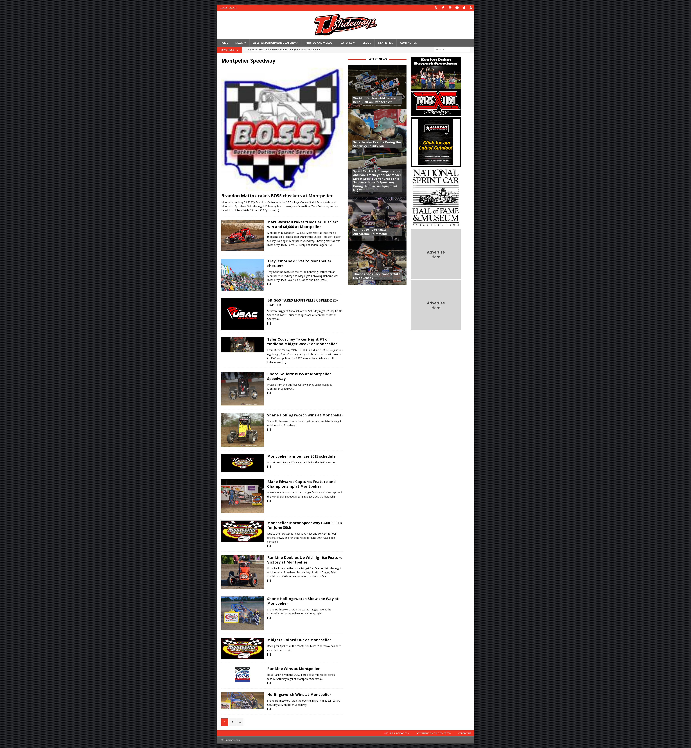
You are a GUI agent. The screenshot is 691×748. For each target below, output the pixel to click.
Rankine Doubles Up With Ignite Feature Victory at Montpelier (304, 560)
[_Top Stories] (242, 235)
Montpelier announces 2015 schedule (301, 456)
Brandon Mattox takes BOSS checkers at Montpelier (277, 196)
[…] (277, 210)
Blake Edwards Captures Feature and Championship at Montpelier (301, 484)
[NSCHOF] (436, 225)
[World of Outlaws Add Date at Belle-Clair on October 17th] (377, 87)
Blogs (367, 42)
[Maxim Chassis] (436, 113)
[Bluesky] (471, 7)
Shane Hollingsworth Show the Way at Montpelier (303, 601)
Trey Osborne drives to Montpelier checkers (299, 263)
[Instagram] (450, 7)
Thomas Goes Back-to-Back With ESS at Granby (376, 276)
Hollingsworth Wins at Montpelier (299, 694)
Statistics (385, 42)
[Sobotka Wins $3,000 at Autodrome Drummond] (377, 219)
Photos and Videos (319, 42)
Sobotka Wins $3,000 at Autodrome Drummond (370, 232)
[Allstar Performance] (436, 164)
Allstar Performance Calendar (275, 42)
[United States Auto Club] (242, 674)
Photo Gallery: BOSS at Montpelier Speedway (299, 376)
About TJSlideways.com (396, 733)
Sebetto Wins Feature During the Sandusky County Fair (377, 144)
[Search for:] (452, 49)
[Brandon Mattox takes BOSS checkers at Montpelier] (282, 129)
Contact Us (408, 42)
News (239, 42)
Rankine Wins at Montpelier (293, 668)
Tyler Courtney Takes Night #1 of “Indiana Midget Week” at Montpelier (302, 341)
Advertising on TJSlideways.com (434, 733)
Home (224, 42)
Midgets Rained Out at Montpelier (299, 639)
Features (346, 42)
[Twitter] (436, 7)
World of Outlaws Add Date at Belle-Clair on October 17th (375, 100)
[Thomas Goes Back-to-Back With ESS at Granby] (377, 263)
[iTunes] (464, 7)
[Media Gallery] (242, 613)
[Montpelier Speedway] (242, 314)
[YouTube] (457, 7)
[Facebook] (443, 7)
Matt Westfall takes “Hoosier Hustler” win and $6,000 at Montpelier (302, 224)
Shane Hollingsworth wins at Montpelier (305, 415)
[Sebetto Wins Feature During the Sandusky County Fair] (377, 131)
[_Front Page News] (242, 274)
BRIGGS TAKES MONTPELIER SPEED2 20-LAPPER (302, 302)
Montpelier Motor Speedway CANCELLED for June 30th (304, 525)
